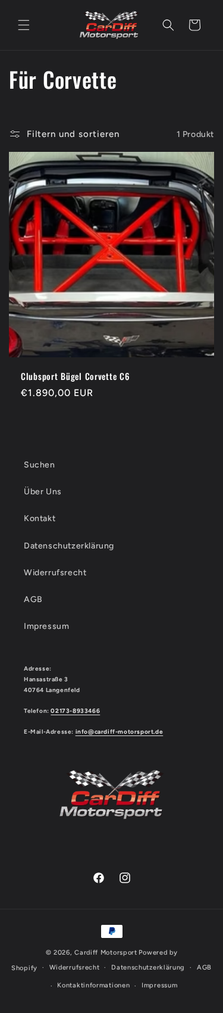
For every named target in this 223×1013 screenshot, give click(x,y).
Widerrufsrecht (55, 573)
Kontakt (39, 518)
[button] (24, 25)
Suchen (39, 465)
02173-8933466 (75, 711)
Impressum (46, 626)
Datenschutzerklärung (69, 546)
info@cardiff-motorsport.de (120, 731)
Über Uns (43, 492)
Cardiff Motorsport (105, 952)
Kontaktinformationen (93, 985)
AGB (33, 599)
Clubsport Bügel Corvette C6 (75, 376)
